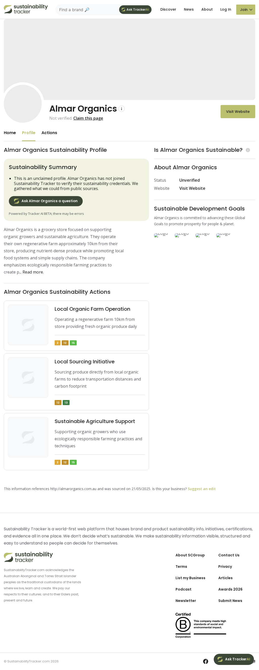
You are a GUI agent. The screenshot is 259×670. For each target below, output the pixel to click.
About (207, 9)
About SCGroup (190, 555)
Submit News (230, 600)
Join (244, 9)
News (189, 9)
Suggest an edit (202, 488)
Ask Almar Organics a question (49, 201)
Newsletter (186, 600)
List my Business (190, 577)
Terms (181, 566)
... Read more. (31, 272)
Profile (28, 133)
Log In (225, 9)
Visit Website (238, 111)
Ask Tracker (137, 9)
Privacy (225, 566)
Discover (168, 9)
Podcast (183, 589)
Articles (225, 577)
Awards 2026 (230, 589)
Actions (49, 133)
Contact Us (229, 555)
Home (10, 133)
